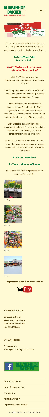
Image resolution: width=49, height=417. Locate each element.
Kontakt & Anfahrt (12, 399)
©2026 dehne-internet (32, 412)
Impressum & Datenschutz (16, 404)
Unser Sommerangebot (14, 387)
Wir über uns (10, 393)
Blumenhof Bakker (15, 412)
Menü (41, 11)
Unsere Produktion (12, 381)
